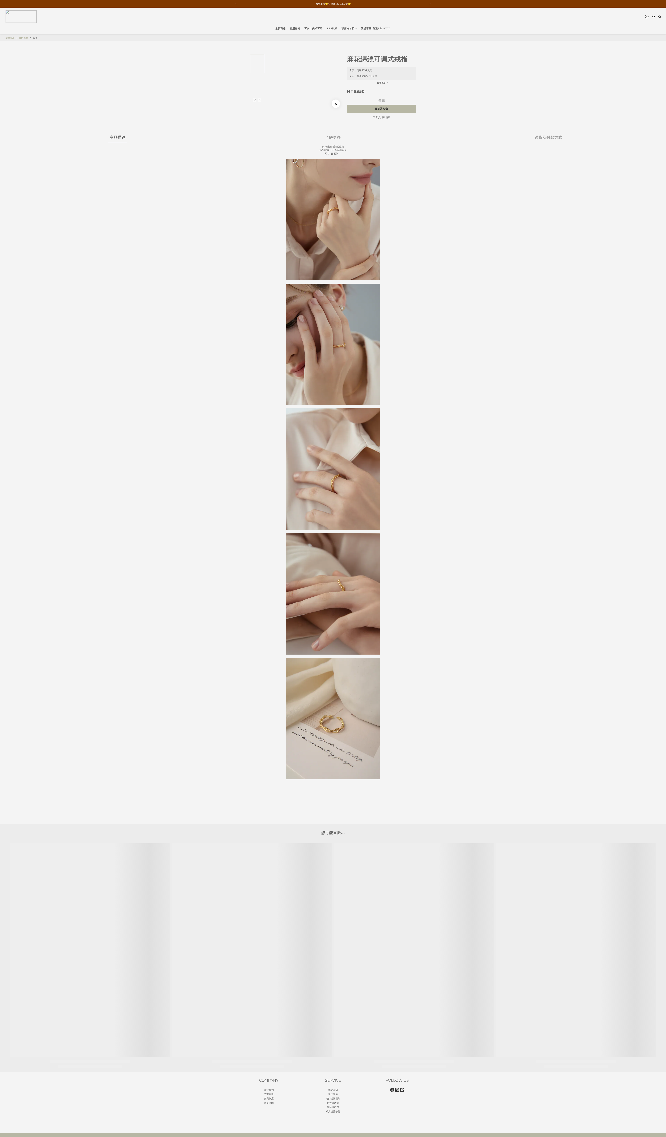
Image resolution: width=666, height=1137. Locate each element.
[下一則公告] (430, 3)
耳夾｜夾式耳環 (313, 28)
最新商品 (280, 28)
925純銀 (332, 28)
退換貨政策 (333, 1102)
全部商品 (10, 37)
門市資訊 (269, 1094)
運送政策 (333, 1094)
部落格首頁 (348, 28)
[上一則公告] (235, 3)
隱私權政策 (333, 1107)
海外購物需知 (333, 1098)
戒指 (35, 37)
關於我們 (269, 1089)
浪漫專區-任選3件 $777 (376, 28)
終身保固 (269, 1102)
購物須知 (333, 1089)
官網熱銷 (295, 28)
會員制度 (269, 1098)
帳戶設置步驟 (333, 1111)
